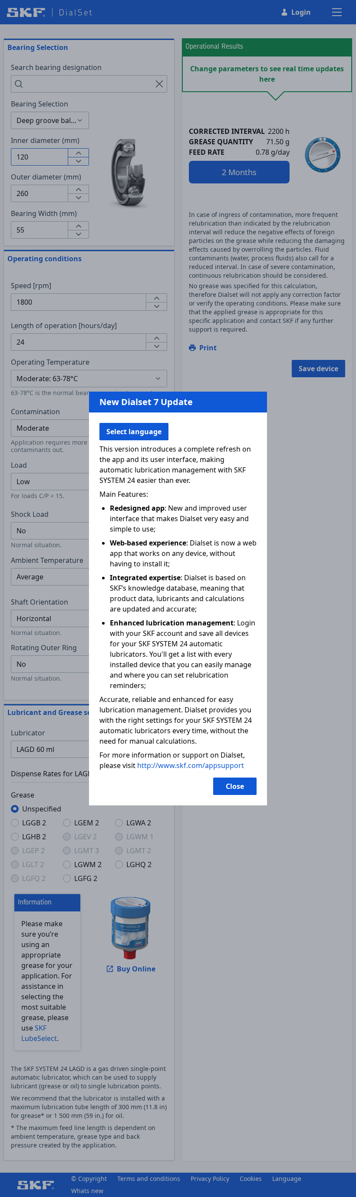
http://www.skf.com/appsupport (190, 765)
